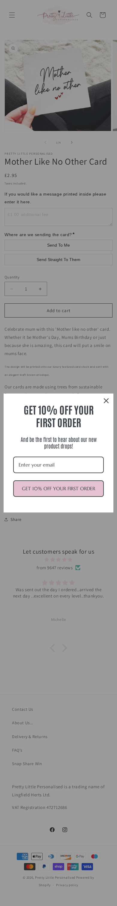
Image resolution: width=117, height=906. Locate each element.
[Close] (106, 401)
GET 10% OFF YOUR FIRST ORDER (58, 488)
